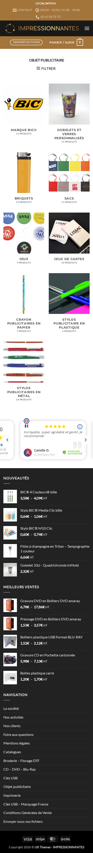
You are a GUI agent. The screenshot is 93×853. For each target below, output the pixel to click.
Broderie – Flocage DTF (21, 760)
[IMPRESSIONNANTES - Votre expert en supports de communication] (42, 28)
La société (11, 708)
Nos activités (13, 717)
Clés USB (10, 778)
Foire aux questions (18, 734)
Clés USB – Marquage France (25, 804)
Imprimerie (12, 795)
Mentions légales (16, 743)
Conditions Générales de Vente (27, 812)
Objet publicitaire (17, 786)
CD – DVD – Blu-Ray (19, 769)
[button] (87, 28)
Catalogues (12, 752)
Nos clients (12, 726)
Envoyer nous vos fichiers (23, 821)
